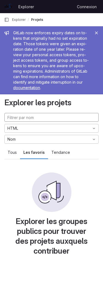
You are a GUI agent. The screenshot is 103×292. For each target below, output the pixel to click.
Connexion (87, 6)
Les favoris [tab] (34, 152)
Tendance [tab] (60, 152)
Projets (37, 20)
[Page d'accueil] (8, 6)
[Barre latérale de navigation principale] (6, 19)
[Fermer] (96, 33)
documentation (26, 87)
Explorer (26, 6)
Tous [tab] (12, 152)
